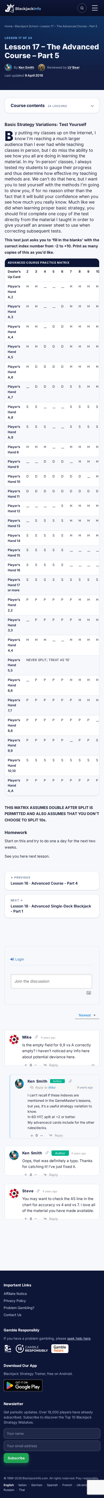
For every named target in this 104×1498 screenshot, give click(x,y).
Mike (51, 1087)
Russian (9, 1490)
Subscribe (16, 1458)
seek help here (78, 1338)
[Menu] (94, 8)
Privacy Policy (15, 1301)
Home (9, 26)
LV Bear (74, 67)
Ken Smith (26, 67)
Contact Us (12, 1315)
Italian (22, 1485)
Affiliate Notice (15, 1294)
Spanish (52, 1485)
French (67, 1485)
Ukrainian (83, 1485)
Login (19, 959)
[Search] (82, 8)
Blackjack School (26, 26)
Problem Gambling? (19, 1308)
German (36, 1485)
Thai (22, 1490)
